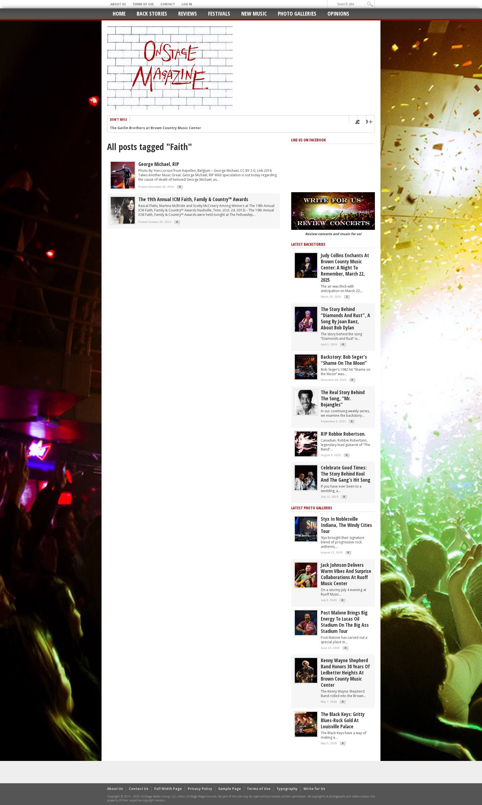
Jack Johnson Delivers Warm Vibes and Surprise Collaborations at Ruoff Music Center (346, 574)
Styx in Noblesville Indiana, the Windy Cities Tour (346, 525)
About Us (118, 4)
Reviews (187, 13)
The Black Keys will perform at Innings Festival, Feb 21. (158, 128)
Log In (187, 4)
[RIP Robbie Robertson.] (306, 443)
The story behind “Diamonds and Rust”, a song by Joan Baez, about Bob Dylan (345, 318)
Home (119, 13)
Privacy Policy (200, 788)
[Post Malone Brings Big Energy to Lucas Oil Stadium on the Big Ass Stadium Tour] (306, 622)
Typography (287, 788)
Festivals (219, 13)
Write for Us (314, 788)
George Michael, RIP (158, 164)
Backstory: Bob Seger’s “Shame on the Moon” (344, 360)
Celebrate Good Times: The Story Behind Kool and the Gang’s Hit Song (345, 473)
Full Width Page (168, 788)
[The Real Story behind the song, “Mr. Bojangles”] (306, 402)
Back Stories (152, 13)
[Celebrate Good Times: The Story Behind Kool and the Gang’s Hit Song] (306, 477)
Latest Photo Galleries (311, 507)
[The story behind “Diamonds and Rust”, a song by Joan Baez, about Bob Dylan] (306, 319)
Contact (167, 4)
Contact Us (138, 788)
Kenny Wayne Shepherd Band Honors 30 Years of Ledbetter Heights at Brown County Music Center (345, 672)
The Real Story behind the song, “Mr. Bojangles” (343, 398)
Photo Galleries (297, 13)
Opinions (338, 13)
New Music (254, 13)
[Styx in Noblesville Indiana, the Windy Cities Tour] (306, 528)
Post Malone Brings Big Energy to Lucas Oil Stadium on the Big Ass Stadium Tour (345, 621)
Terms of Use (143, 4)
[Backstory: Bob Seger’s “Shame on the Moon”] (306, 366)
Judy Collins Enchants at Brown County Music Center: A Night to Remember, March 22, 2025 (345, 267)
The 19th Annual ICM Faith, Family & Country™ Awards (193, 199)
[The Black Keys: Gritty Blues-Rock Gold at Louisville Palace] (306, 724)
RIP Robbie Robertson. (343, 434)
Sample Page (229, 788)
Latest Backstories (308, 244)
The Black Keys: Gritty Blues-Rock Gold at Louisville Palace (343, 720)
